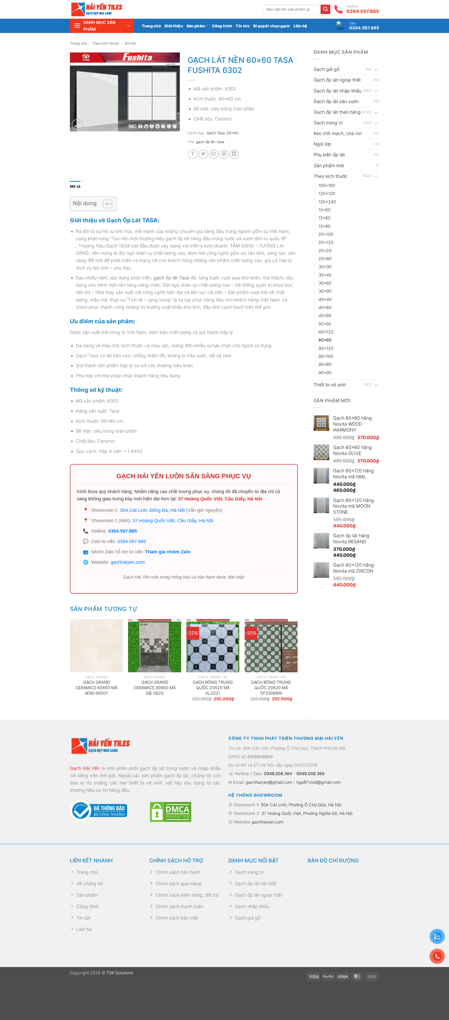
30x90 (325, 291)
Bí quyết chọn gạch (271, 26)
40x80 (325, 307)
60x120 (326, 332)
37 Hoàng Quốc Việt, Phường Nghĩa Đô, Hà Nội (307, 813)
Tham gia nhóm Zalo (167, 551)
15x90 (325, 226)
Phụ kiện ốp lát (329, 154)
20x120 (326, 242)
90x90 (325, 372)
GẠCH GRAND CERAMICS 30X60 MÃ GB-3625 (155, 687)
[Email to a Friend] (213, 154)
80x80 (325, 364)
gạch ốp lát (205, 141)
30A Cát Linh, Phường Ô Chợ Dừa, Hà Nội (301, 804)
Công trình (222, 26)
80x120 (326, 348)
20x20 (325, 250)
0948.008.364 (278, 773)
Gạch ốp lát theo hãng (337, 112)
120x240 (327, 201)
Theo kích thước (106, 43)
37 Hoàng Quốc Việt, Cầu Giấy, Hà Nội (220, 498)
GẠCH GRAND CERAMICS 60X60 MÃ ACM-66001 (96, 687)
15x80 (325, 218)
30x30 (325, 266)
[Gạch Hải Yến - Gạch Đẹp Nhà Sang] (105, 9)
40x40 (325, 299)
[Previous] (70, 665)
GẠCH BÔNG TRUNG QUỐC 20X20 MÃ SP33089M (271, 687)
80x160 (326, 356)
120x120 (327, 193)
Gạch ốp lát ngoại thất (337, 80)
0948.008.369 (310, 773)
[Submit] (325, 9)
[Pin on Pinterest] (223, 154)
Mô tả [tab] (75, 186)
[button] (102, 26)
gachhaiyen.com (128, 562)
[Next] (297, 665)
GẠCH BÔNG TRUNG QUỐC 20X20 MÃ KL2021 (213, 687)
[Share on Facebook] (192, 154)
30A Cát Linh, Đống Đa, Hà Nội (152, 510)
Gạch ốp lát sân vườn (336, 101)
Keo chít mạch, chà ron (338, 133)
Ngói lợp (322, 144)
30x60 (325, 283)
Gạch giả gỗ (326, 69)
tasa (220, 141)
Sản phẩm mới (329, 165)
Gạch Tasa (216, 133)
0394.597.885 (122, 531)
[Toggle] (376, 69)
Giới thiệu (173, 26)
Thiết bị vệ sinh (330, 384)
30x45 (325, 275)
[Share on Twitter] (203, 154)
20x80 (325, 258)
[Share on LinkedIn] (234, 154)
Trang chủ (151, 26)
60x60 (130, 43)
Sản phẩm (196, 26)
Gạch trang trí (328, 122)
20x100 (326, 234)
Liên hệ (300, 26)
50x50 (325, 323)
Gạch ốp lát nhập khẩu (337, 90)
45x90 (325, 315)
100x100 (327, 185)
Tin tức (243, 26)
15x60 (325, 209)
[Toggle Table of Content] (105, 203)
